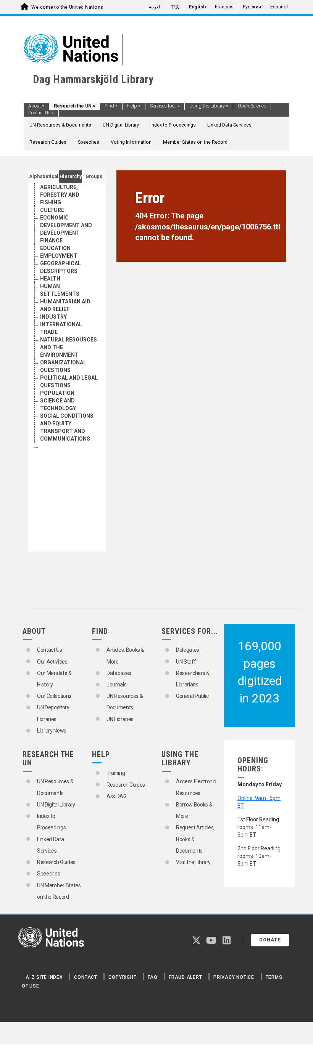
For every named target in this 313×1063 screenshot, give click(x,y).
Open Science (252, 106)
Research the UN (74, 106)
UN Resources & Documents (60, 125)
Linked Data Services (229, 125)
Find (111, 106)
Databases (118, 673)
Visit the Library (193, 862)
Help (133, 106)
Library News (51, 731)
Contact (85, 977)
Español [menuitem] (279, 7)
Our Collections (54, 696)
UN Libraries (120, 719)
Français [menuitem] (224, 7)
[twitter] (196, 942)
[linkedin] (227, 942)
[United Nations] (71, 48)
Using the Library (208, 106)
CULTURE (52, 210)
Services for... (165, 106)
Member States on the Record (195, 142)
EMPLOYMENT (58, 256)
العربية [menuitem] (155, 7)
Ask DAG (116, 796)
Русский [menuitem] (252, 7)
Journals (116, 684)
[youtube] (211, 942)
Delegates (187, 650)
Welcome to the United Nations (67, 7)
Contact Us (41, 112)
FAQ (152, 977)
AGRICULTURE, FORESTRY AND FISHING (59, 194)
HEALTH (50, 279)
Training (115, 773)
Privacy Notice (233, 977)
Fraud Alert (185, 977)
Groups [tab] (94, 176)
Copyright (122, 977)
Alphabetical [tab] (43, 176)
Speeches (88, 142)
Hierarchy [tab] (71, 176)
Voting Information (131, 142)
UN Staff (186, 662)
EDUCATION (55, 248)
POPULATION (57, 393)
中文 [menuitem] (175, 7)
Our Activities (52, 662)
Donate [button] (270, 940)
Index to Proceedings (173, 125)
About (36, 106)
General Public (192, 696)
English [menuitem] (197, 7)
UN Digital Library (121, 125)
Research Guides (47, 142)
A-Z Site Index (44, 977)
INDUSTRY (53, 317)
